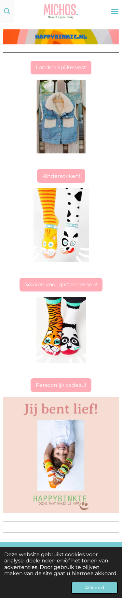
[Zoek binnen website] (7, 11)
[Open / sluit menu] (115, 11)
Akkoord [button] (94, 587)
